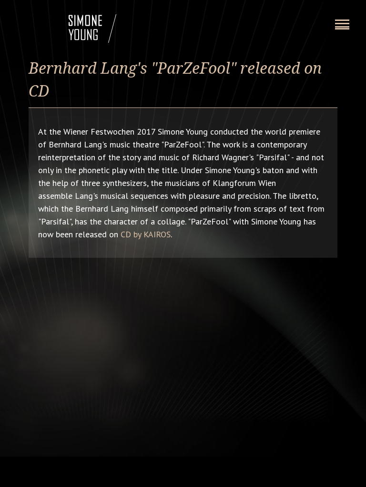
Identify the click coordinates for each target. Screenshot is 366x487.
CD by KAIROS (146, 234)
